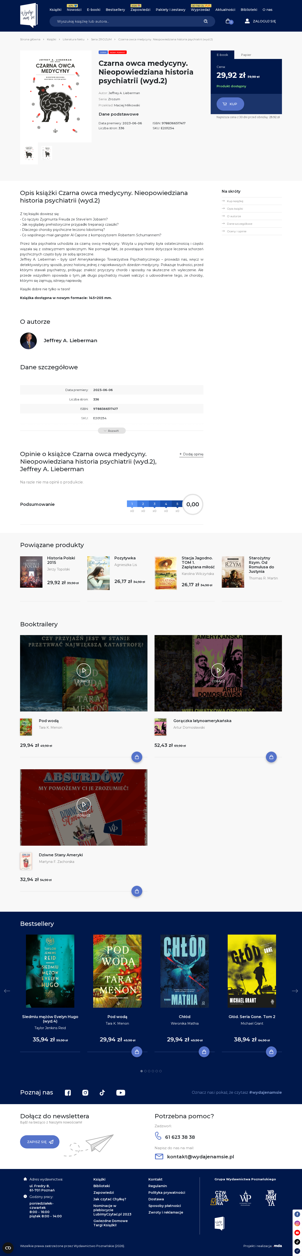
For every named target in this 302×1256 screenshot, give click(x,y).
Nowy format (117, 52)
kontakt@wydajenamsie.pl (200, 1157)
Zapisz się (36, 1142)
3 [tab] (149, 1071)
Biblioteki (249, 10)
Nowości (74, 10)
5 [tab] (156, 1071)
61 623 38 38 (179, 1137)
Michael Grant (252, 1023)
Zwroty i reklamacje (165, 1212)
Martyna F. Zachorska (56, 862)
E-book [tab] (222, 55)
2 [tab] (145, 1071)
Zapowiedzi (140, 10)
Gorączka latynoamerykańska (202, 721)
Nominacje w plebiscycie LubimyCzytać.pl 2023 (112, 1210)
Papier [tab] (246, 55)
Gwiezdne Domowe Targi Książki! (110, 1223)
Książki (55, 10)
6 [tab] (160, 1071)
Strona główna (30, 39)
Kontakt (155, 1179)
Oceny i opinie (236, 231)
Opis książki (235, 208)
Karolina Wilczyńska (198, 574)
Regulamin (157, 1186)
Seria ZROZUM (101, 39)
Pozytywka (125, 558)
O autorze (234, 216)
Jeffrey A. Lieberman (124, 93)
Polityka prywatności (166, 1192)
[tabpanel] (50, 993)
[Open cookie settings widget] (8, 1248)
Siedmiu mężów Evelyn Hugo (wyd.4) (50, 1019)
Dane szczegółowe (239, 223)
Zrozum (114, 99)
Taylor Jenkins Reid (50, 1028)
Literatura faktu (73, 39)
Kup (233, 104)
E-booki (93, 10)
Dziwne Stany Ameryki (61, 855)
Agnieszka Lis (125, 565)
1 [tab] (141, 1071)
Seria (103, 52)
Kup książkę (235, 201)
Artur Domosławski (189, 727)
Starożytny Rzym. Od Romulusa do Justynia (261, 565)
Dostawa (156, 1199)
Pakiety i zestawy (170, 10)
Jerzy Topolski (58, 569)
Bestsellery (115, 10)
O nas (268, 10)
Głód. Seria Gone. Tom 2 (252, 1017)
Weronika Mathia (185, 1023)
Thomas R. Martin (263, 578)
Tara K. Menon (50, 727)
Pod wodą (49, 721)
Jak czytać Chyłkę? (109, 1199)
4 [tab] (153, 1071)
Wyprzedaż (200, 10)
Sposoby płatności (164, 1206)
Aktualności (225, 10)
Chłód (184, 1017)
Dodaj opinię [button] (193, 454)
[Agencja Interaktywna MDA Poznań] (277, 1246)
